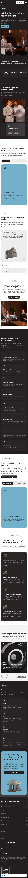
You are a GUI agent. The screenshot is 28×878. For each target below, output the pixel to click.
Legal (2, 848)
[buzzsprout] (14, 842)
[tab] (12, 129)
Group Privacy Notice (6, 851)
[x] (8, 842)
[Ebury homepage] (4, 2)
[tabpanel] (14, 110)
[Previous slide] (2, 265)
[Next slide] (6, 265)
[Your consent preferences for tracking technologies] (2, 875)
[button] (25, 2)
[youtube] (11, 842)
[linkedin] (2, 842)
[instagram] (5, 842)
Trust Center (4, 853)
